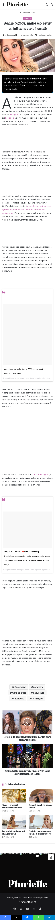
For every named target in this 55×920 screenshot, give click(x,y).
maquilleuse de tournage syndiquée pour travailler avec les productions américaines (26, 209)
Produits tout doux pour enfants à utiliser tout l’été (40, 832)
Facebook (10, 117)
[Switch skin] (47, 5)
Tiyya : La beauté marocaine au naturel (12, 806)
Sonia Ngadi (37, 698)
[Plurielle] (17, 4)
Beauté (32, 13)
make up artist (19, 692)
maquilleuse (38, 692)
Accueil (24, 13)
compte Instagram (40, 474)
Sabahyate (18, 698)
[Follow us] (50, 856)
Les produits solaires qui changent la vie (13, 832)
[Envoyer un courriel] (16, 35)
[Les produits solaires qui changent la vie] (14, 822)
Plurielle (44, 898)
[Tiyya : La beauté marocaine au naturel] (14, 796)
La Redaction (10, 35)
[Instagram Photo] (10, 863)
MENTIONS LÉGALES (27, 902)
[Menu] (3, 5)
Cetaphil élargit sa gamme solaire (40, 806)
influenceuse (19, 687)
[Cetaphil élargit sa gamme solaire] (41, 796)
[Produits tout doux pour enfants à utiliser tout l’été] (41, 822)
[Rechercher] (51, 5)
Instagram (14, 114)
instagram (38, 687)
